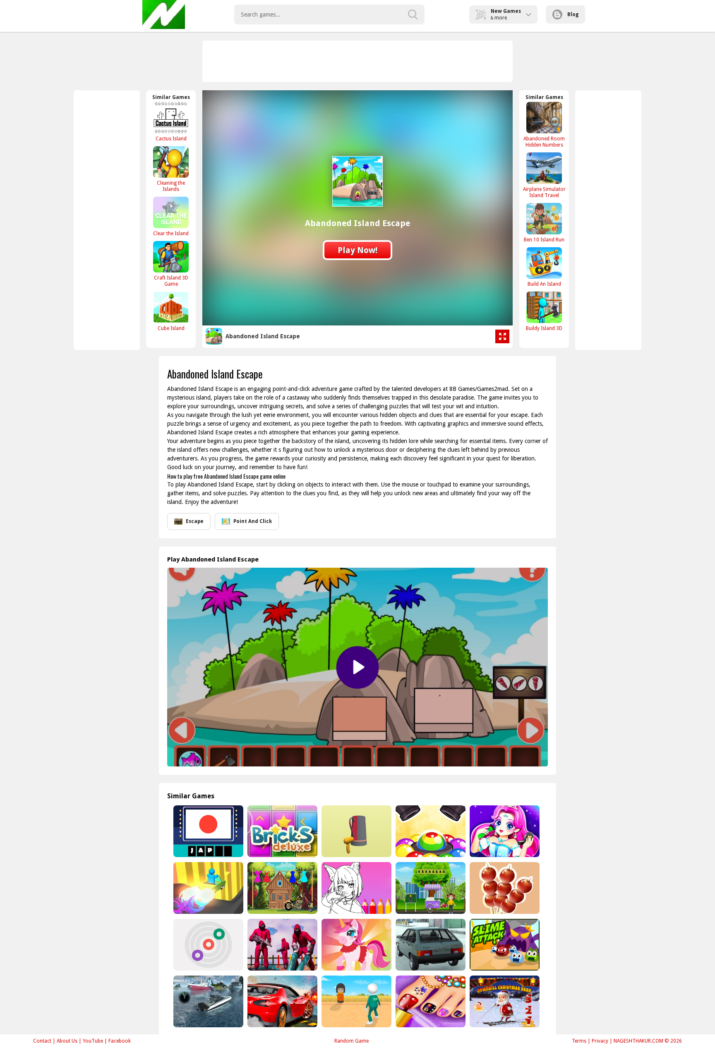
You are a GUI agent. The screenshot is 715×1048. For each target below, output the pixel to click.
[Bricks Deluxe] (282, 831)
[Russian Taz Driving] (430, 944)
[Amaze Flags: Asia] (207, 831)
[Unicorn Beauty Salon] (356, 944)
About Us (67, 1041)
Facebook (119, 1041)
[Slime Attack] (504, 944)
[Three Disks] (207, 944)
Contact (42, 1041)
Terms (579, 1041)
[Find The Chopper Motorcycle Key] (282, 888)
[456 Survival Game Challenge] (356, 1001)
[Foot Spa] (430, 1001)
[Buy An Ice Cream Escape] (430, 888)
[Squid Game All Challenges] (282, 944)
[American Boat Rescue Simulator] (207, 1001)
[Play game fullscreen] (502, 336)
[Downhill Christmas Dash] (504, 1001)
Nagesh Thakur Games (163, 14)
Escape (195, 521)
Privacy (600, 1041)
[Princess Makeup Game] (504, 831)
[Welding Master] (356, 831)
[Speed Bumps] (282, 1001)
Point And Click (252, 521)
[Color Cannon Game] (430, 831)
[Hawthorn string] (504, 888)
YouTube (93, 1041)
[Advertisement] (358, 61)
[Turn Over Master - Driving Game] (207, 888)
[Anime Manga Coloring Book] (356, 888)
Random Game (351, 1041)
